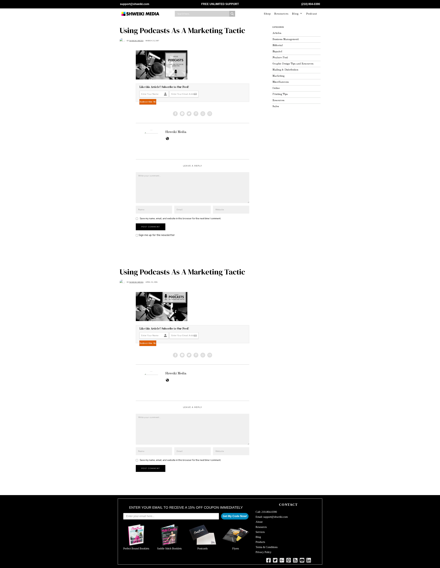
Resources (281, 13)
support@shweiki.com (134, 4)
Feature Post (280, 57)
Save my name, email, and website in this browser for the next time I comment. (180, 218)
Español (277, 51)
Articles (276, 33)
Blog (295, 13)
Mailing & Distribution (285, 70)
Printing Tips (280, 94)
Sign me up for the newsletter (156, 235)
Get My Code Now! (235, 516)
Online (276, 88)
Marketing (278, 76)
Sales (275, 106)
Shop (267, 13)
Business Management (285, 39)
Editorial (277, 45)
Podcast (311, 13)
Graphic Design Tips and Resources (293, 64)
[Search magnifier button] (232, 14)
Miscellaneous (280, 82)
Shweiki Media (175, 132)
